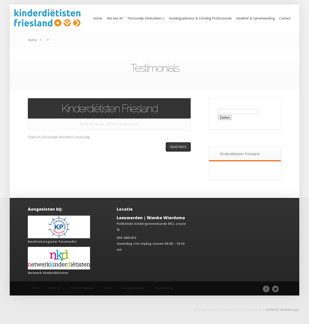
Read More (178, 147)
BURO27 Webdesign (282, 309)
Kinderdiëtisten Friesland (109, 108)
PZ (86, 124)
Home (32, 40)
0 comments (129, 124)
